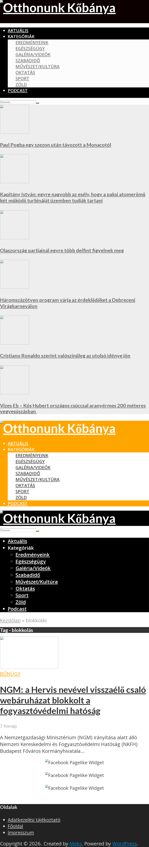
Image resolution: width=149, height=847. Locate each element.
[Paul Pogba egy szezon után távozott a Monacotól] (14, 131)
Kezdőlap (10, 620)
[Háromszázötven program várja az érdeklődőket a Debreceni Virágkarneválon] (14, 287)
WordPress (124, 843)
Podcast (18, 90)
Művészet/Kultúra (38, 66)
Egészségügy (30, 48)
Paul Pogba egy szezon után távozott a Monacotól (55, 145)
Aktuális (18, 30)
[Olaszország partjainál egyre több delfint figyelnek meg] (14, 237)
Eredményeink (32, 42)
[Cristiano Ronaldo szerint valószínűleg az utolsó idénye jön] (14, 342)
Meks (76, 843)
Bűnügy (10, 673)
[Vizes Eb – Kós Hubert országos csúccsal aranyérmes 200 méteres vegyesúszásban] (14, 392)
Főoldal (15, 826)
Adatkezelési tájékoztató (34, 819)
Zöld (21, 84)
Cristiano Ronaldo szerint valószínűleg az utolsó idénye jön (65, 355)
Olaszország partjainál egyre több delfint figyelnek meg (62, 250)
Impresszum (21, 832)
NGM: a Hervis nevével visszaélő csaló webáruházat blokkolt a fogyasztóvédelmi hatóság (73, 700)
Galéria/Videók (33, 54)
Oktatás (25, 72)
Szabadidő (28, 60)
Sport (22, 78)
